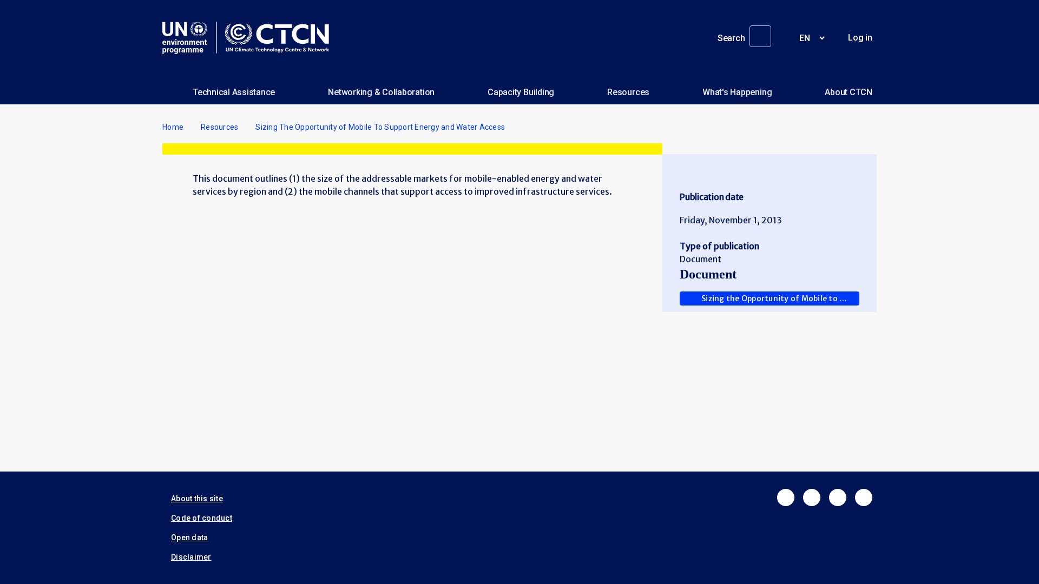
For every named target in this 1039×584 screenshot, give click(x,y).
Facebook (786, 497)
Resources (628, 92)
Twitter (812, 497)
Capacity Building (521, 92)
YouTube (863, 497)
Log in (860, 37)
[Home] (250, 38)
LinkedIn (837, 497)
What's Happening (737, 92)
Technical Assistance (234, 92)
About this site (197, 498)
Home (172, 127)
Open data (189, 537)
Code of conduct (201, 518)
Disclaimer (191, 557)
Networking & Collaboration (381, 92)
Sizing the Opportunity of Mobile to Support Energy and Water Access (780, 298)
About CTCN (848, 92)
